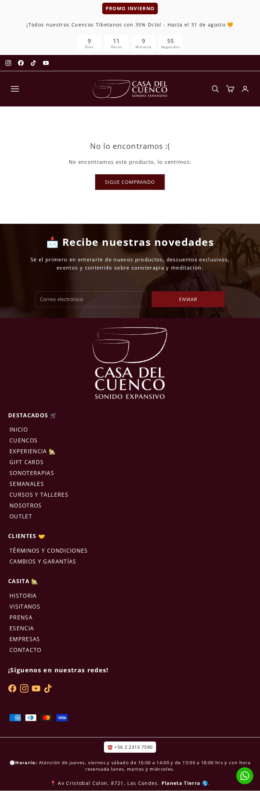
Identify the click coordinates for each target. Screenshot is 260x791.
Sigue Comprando (130, 182)
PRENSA (20, 617)
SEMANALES (26, 484)
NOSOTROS (25, 505)
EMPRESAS (24, 639)
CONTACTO (25, 650)
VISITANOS (24, 606)
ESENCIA (21, 628)
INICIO (18, 429)
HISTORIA (23, 595)
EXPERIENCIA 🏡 (32, 451)
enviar (188, 299)
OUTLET (20, 516)
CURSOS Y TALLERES (38, 494)
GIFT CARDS (26, 462)
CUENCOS (23, 440)
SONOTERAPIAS (31, 473)
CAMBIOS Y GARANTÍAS (43, 561)
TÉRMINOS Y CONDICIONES (48, 550)
